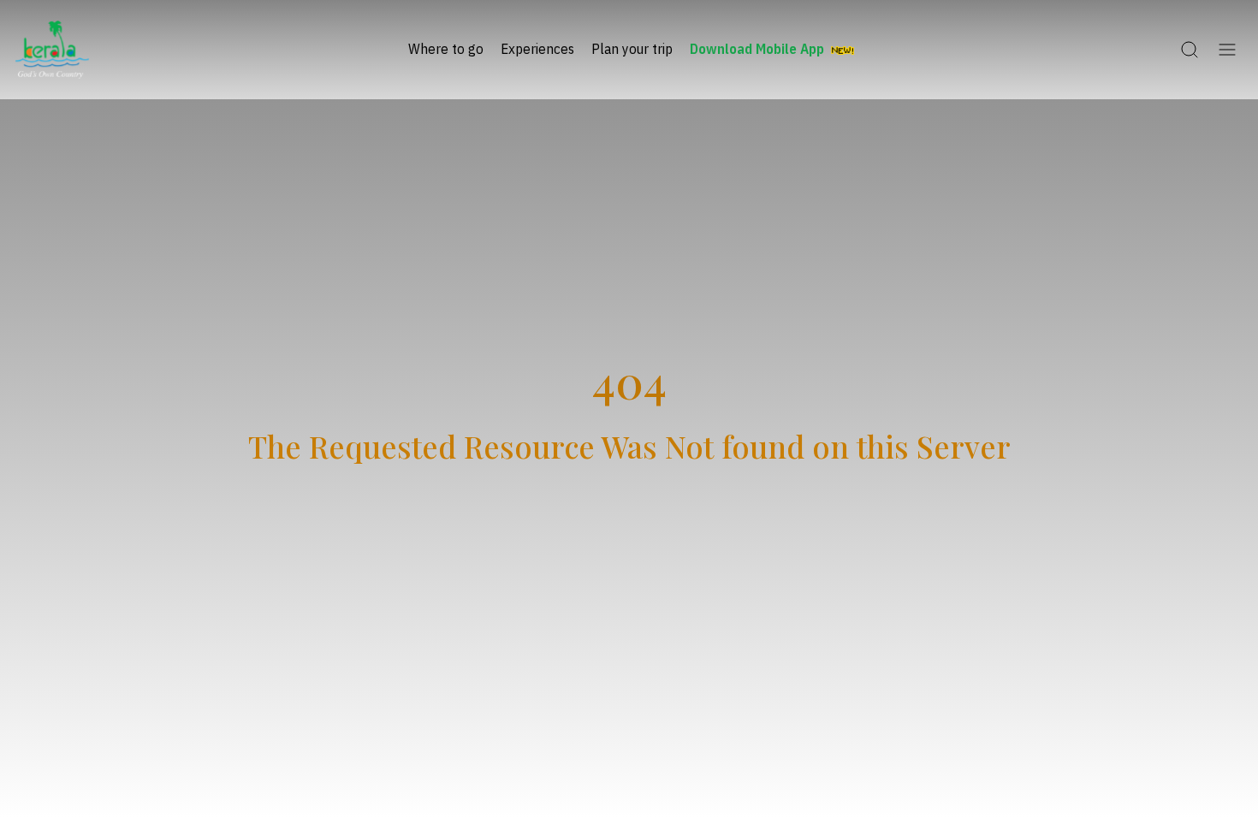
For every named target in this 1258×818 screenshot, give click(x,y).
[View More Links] (1227, 50)
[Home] (52, 50)
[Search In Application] (1189, 50)
